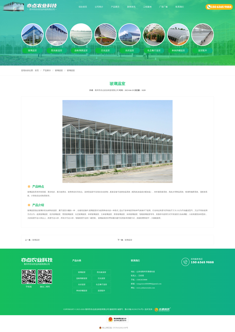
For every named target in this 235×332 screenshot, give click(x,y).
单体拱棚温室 (81, 291)
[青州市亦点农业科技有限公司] (29, 11)
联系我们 (180, 7)
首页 (37, 70)
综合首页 (83, 7)
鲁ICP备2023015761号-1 (134, 309)
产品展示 (115, 7)
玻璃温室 (59, 70)
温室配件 (101, 291)
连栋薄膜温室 (81, 278)
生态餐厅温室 (101, 284)
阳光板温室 (101, 272)
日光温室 (101, 278)
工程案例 (147, 7)
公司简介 (99, 7)
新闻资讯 (131, 7)
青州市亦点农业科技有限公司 (107, 90)
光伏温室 (81, 284)
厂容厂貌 (163, 7)
